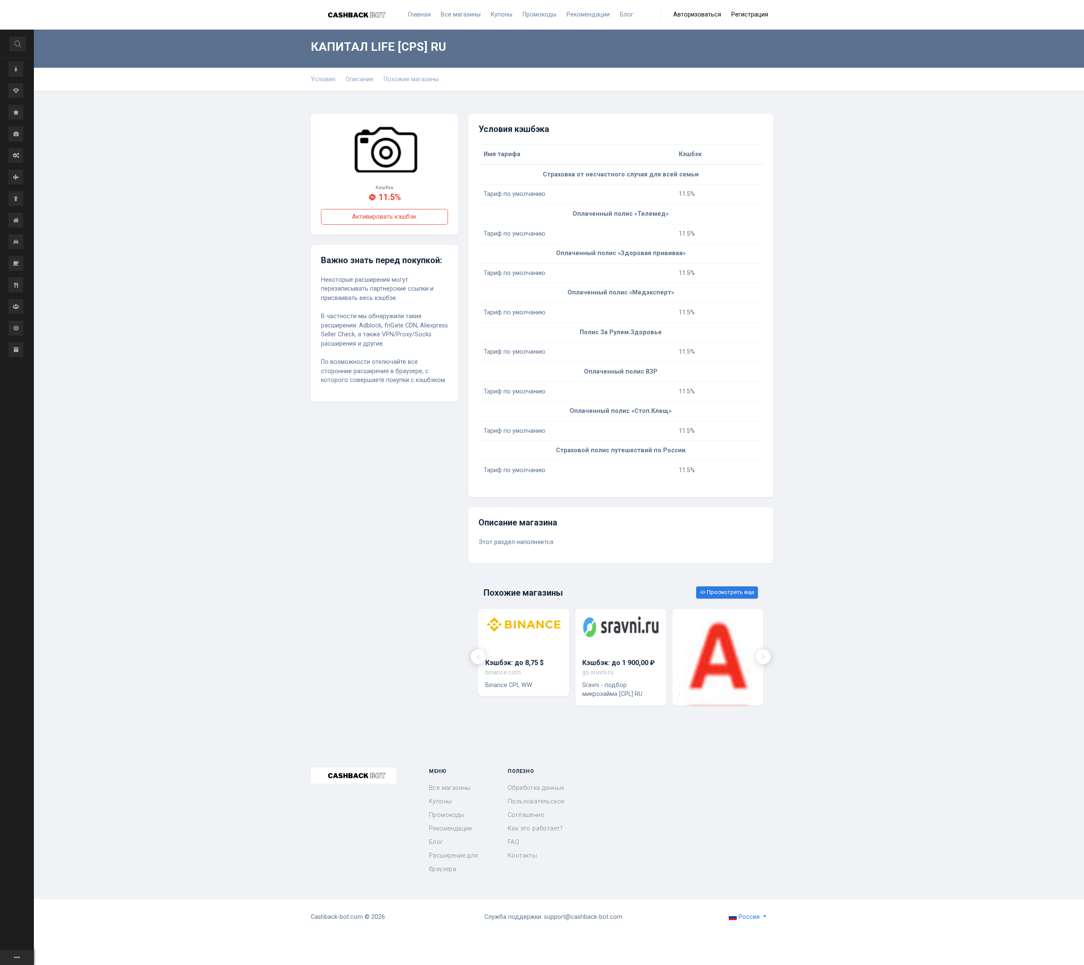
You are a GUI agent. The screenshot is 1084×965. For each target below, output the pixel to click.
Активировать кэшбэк (384, 216)
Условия (323, 79)
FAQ (513, 842)
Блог (436, 842)
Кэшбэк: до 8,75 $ (514, 663)
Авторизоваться (697, 14)
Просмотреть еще (729, 592)
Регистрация (749, 14)
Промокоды (447, 815)
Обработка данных (536, 788)
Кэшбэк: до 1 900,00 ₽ (618, 663)
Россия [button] (749, 917)
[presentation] (478, 656)
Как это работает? (535, 828)
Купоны (440, 801)
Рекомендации (450, 828)
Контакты (522, 855)
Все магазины (450, 788)
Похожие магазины (411, 79)
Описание (359, 79)
